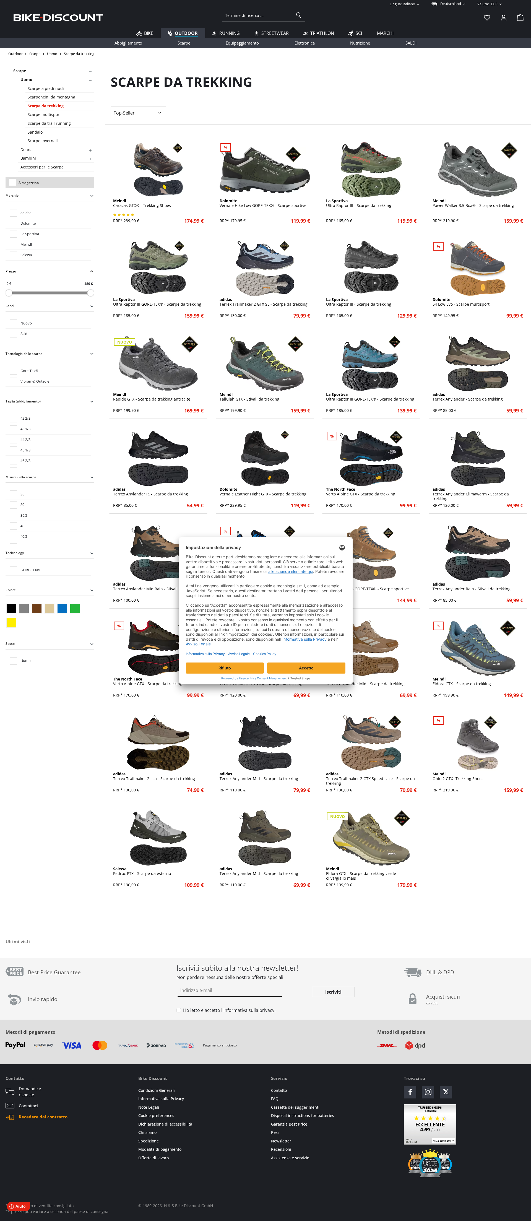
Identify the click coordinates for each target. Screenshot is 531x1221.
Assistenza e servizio (290, 1157)
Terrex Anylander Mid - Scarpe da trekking (365, 681)
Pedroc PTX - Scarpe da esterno (142, 871)
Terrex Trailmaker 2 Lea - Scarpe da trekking (154, 776)
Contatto (279, 1090)
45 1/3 (25, 450)
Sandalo (35, 132)
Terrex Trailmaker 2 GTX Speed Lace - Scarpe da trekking (370, 779)
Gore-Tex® (29, 370)
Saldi (24, 333)
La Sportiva (29, 233)
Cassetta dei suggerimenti (295, 1107)
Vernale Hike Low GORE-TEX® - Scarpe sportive (263, 203)
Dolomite (28, 223)
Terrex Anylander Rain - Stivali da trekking (472, 586)
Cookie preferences (156, 1115)
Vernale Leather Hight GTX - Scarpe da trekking (263, 492)
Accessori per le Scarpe (42, 167)
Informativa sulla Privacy (161, 1098)
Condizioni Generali (156, 1090)
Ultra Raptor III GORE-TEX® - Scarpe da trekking (157, 302)
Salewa (26, 254)
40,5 (23, 536)
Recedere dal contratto (43, 1116)
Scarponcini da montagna (51, 97)
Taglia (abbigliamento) (23, 401)
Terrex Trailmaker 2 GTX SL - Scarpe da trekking (264, 302)
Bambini (28, 158)
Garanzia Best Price (289, 1124)
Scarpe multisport (44, 114)
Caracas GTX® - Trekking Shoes (142, 203)
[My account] (504, 17)
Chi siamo (147, 1132)
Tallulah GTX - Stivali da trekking (249, 397)
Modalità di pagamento (159, 1149)
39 (22, 504)
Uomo (26, 79)
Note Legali (148, 1107)
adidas (25, 212)
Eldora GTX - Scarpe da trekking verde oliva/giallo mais (361, 873)
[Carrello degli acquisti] (518, 17)
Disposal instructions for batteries (302, 1115)
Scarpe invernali (43, 140)
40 (22, 525)
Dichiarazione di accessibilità (165, 1124)
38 (22, 494)
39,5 (23, 515)
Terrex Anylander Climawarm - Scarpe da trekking (471, 494)
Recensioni (281, 1149)
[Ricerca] (298, 15)
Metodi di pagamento (31, 1032)
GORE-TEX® (30, 569)
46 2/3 (25, 460)
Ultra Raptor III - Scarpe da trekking (358, 203)
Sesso (10, 643)
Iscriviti (333, 992)
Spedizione (148, 1141)
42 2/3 (25, 418)
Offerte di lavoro (153, 1157)
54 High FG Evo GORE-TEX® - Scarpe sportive (367, 586)
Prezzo (11, 271)
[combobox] (257, 15)
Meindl (26, 244)
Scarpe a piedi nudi (46, 88)
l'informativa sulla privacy (247, 1010)
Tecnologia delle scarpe (24, 353)
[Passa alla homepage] (58, 17)
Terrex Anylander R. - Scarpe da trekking (150, 492)
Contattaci (28, 1105)
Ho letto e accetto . (229, 1010)
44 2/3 (25, 439)
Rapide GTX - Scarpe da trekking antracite (151, 397)
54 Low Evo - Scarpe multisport (461, 302)
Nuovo (26, 323)
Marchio (12, 195)
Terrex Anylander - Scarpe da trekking (468, 397)
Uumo (25, 660)
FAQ (274, 1098)
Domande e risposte (30, 1092)
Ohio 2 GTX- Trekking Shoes (458, 776)
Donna (26, 149)
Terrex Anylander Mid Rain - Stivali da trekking (156, 586)
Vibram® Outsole (34, 381)
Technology (15, 552)
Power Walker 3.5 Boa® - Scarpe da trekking (473, 203)
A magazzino (29, 182)
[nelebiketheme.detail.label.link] (158, 170)
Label (10, 305)
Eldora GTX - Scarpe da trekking (462, 681)
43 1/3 (25, 428)
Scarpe (19, 70)
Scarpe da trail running (49, 123)
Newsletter (281, 1141)
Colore (11, 590)
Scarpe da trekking (46, 105)
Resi (275, 1132)
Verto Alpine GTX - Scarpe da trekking (360, 492)
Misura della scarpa (21, 477)
